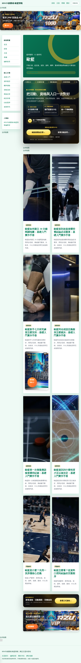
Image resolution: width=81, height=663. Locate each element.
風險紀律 (7, 94)
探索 (53, 3)
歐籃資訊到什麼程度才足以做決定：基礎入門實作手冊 (64, 473)
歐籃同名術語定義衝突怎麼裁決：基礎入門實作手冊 (64, 332)
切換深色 (75, 3)
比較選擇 (7, 102)
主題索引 (5, 656)
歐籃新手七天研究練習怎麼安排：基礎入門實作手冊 (35, 332)
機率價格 (7, 85)
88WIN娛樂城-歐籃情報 (12, 3)
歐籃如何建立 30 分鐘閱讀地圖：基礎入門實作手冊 (36, 232)
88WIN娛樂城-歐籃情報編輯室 (11, 124)
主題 (58, 3)
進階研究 (7, 107)
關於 (68, 3)
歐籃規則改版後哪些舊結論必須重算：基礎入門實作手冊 (64, 232)
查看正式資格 (66, 601)
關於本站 (21, 656)
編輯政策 (7, 61)
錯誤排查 (7, 98)
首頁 (5, 44)
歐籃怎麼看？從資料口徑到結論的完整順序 (64, 573)
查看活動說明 (64, 132)
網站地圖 (29, 656)
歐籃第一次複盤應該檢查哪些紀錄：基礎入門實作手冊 (35, 473)
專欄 (63, 3)
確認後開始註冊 (38, 132)
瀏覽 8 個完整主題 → (33, 72)
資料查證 (7, 81)
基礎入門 (7, 77)
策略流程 (7, 90)
